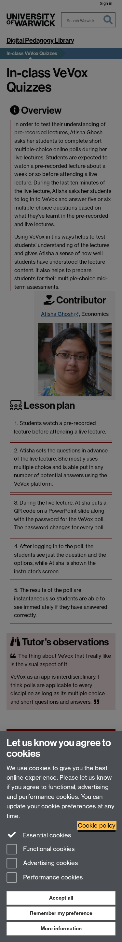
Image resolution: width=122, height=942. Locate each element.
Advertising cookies (49, 863)
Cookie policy (96, 825)
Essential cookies (46, 835)
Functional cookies (48, 849)
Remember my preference (61, 913)
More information (61, 928)
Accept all (61, 898)
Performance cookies (52, 877)
